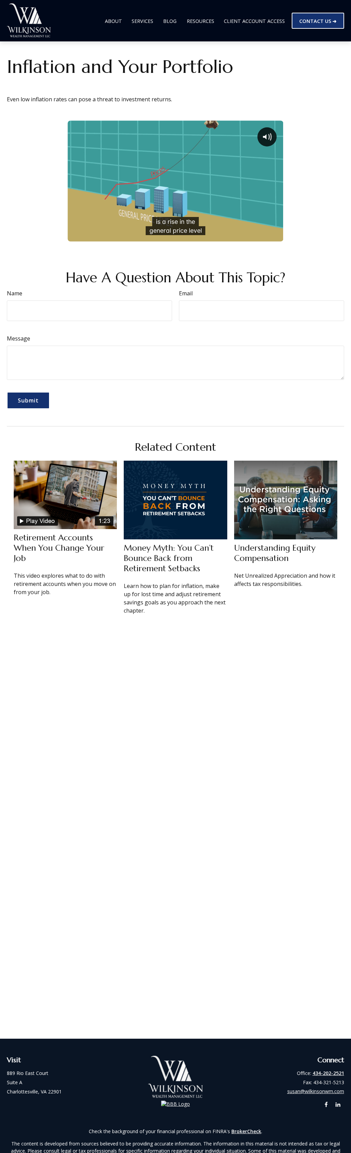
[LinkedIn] (338, 1104)
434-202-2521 (328, 1073)
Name (14, 293)
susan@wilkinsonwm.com (315, 1091)
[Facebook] (326, 1104)
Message (18, 338)
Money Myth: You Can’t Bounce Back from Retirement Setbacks (169, 558)
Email (186, 293)
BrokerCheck (246, 1131)
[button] (113, 20)
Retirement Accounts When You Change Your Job (59, 548)
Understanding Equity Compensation (274, 553)
